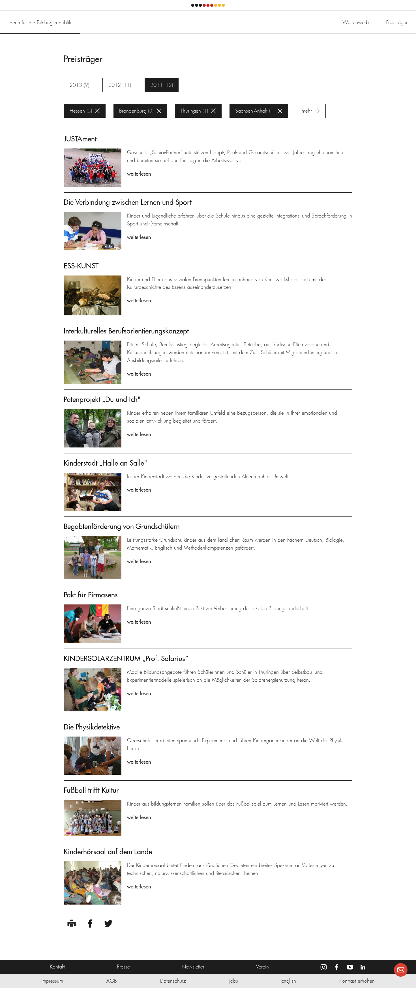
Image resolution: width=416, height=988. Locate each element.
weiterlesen (139, 174)
